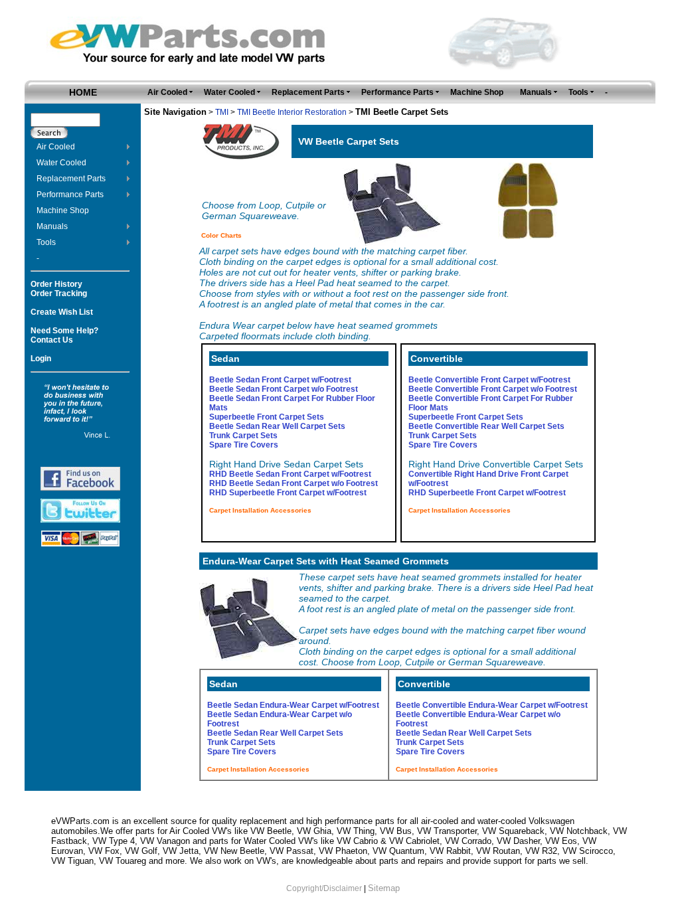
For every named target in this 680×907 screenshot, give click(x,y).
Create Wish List (62, 312)
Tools (46, 242)
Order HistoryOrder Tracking (59, 289)
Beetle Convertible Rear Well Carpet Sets (486, 426)
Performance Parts (70, 194)
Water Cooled (61, 162)
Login (41, 358)
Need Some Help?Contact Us (64, 335)
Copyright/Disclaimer (324, 888)
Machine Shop (63, 210)
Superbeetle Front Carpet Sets (266, 417)
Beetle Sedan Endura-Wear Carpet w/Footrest (293, 705)
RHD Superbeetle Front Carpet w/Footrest (288, 492)
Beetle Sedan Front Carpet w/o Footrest (283, 389)
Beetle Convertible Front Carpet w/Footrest (489, 379)
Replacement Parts (71, 178)
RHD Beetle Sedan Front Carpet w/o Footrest (293, 483)
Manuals (52, 226)
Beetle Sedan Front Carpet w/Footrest (280, 379)
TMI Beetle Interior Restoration (292, 112)
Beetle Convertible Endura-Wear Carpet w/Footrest (492, 705)
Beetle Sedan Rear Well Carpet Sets (277, 426)
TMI (221, 112)
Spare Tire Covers (243, 445)
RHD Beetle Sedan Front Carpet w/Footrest (290, 474)
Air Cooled (56, 146)
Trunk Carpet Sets (243, 435)
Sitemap (384, 888)
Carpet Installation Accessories (260, 510)
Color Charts (221, 235)
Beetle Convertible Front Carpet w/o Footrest (492, 389)
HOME (83, 92)
